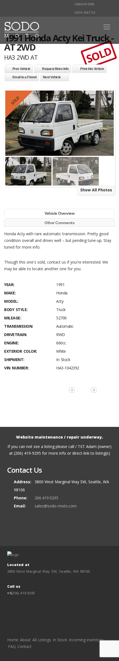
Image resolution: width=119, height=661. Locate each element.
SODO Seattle (84, 12)
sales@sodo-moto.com (56, 506)
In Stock (60, 639)
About (25, 639)
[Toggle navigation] (107, 26)
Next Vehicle (52, 77)
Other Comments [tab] (59, 223)
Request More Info (55, 69)
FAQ (12, 646)
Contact (24, 646)
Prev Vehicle (21, 69)
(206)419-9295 (84, 4)
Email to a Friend (24, 77)
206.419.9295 (46, 497)
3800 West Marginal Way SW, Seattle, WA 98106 (48, 571)
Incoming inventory (86, 639)
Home (12, 639)
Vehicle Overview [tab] (59, 213)
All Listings (41, 639)
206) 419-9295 (23, 592)
